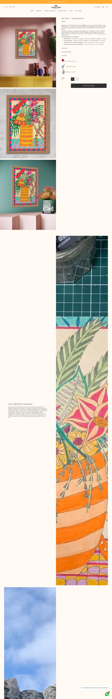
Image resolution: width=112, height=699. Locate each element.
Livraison (64, 55)
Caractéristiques (66, 51)
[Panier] (107, 7)
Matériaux (64, 48)
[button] (32, 11)
